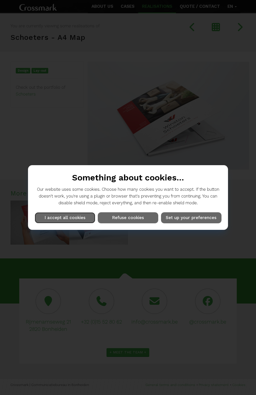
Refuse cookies (128, 217)
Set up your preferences (191, 217)
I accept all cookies (65, 217)
